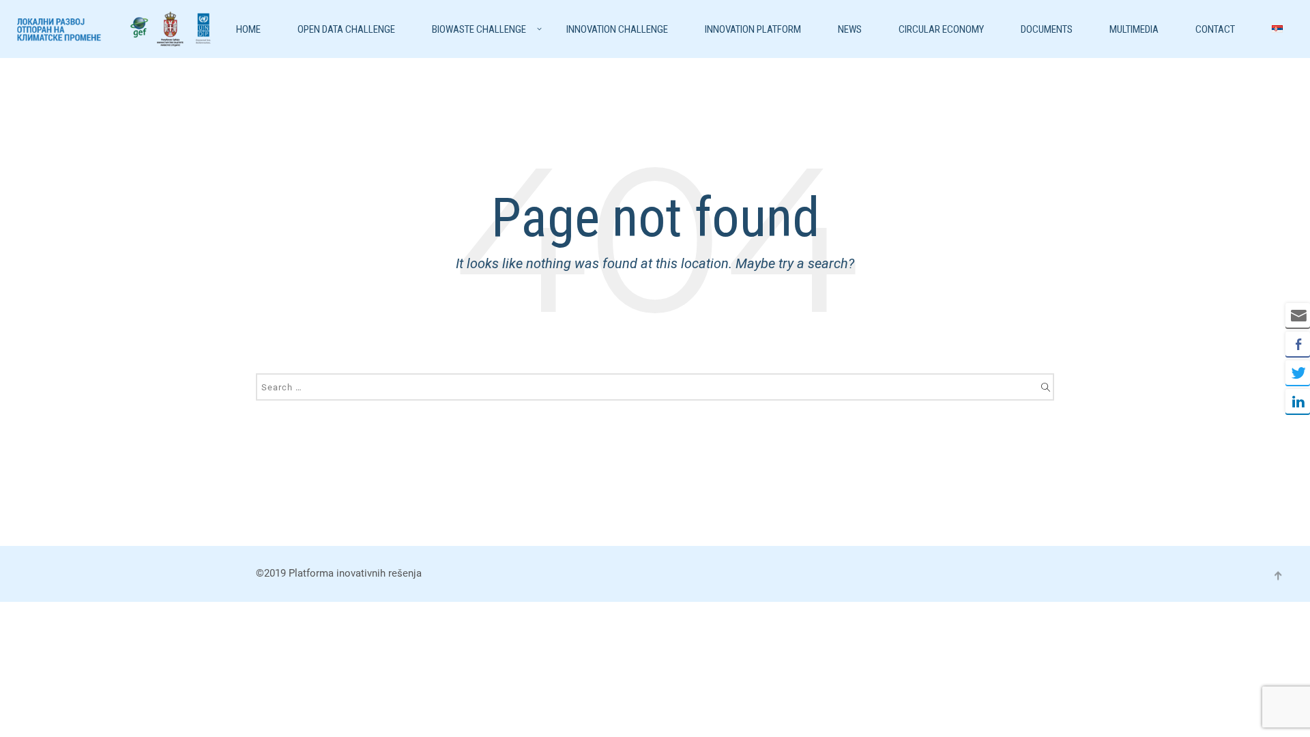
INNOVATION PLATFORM (753, 29)
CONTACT (1215, 29)
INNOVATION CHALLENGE (617, 29)
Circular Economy (941, 29)
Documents (1047, 29)
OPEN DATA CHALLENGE (346, 29)
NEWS (850, 29)
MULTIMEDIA (1134, 29)
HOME (248, 29)
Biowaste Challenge (479, 29)
